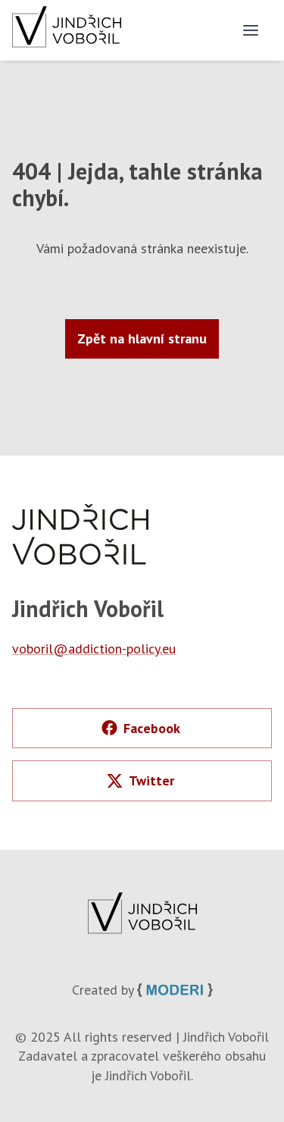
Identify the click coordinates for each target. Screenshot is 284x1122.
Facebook (151, 728)
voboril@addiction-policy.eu (94, 648)
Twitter (151, 780)
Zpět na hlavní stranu (142, 338)
